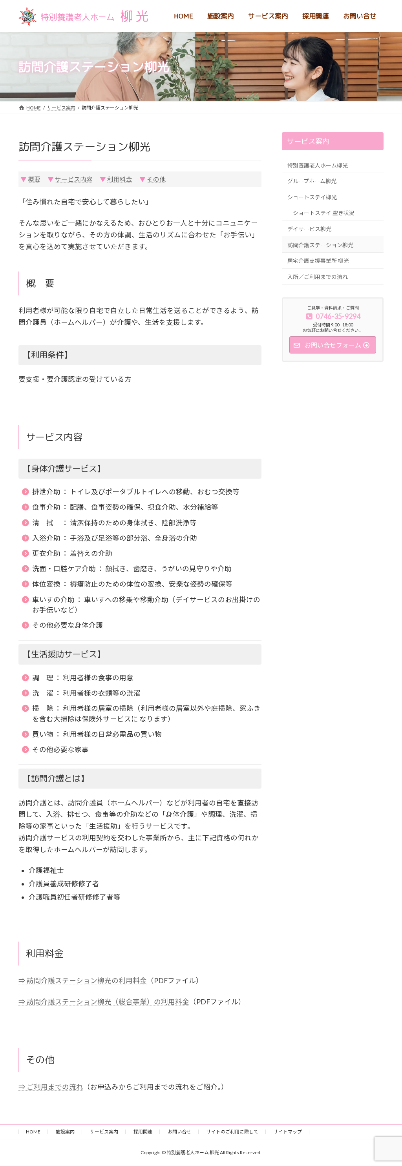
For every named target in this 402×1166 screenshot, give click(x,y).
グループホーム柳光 (311, 181)
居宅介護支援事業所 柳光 (318, 260)
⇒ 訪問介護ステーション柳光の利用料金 (82, 981)
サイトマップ (288, 1132)
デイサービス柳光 (309, 229)
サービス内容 (74, 179)
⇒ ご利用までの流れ (50, 1087)
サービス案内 (308, 141)
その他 (156, 179)
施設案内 (65, 1132)
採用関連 (142, 1132)
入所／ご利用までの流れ (317, 276)
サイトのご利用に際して (232, 1132)
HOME (33, 1132)
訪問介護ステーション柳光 (320, 245)
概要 (34, 179)
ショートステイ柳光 (312, 197)
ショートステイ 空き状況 (323, 213)
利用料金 (119, 179)
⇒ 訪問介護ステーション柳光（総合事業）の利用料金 (103, 1002)
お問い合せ (179, 1132)
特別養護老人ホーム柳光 (317, 165)
